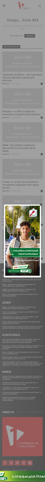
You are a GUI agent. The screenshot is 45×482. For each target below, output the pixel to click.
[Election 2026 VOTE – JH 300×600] (22, 275)
